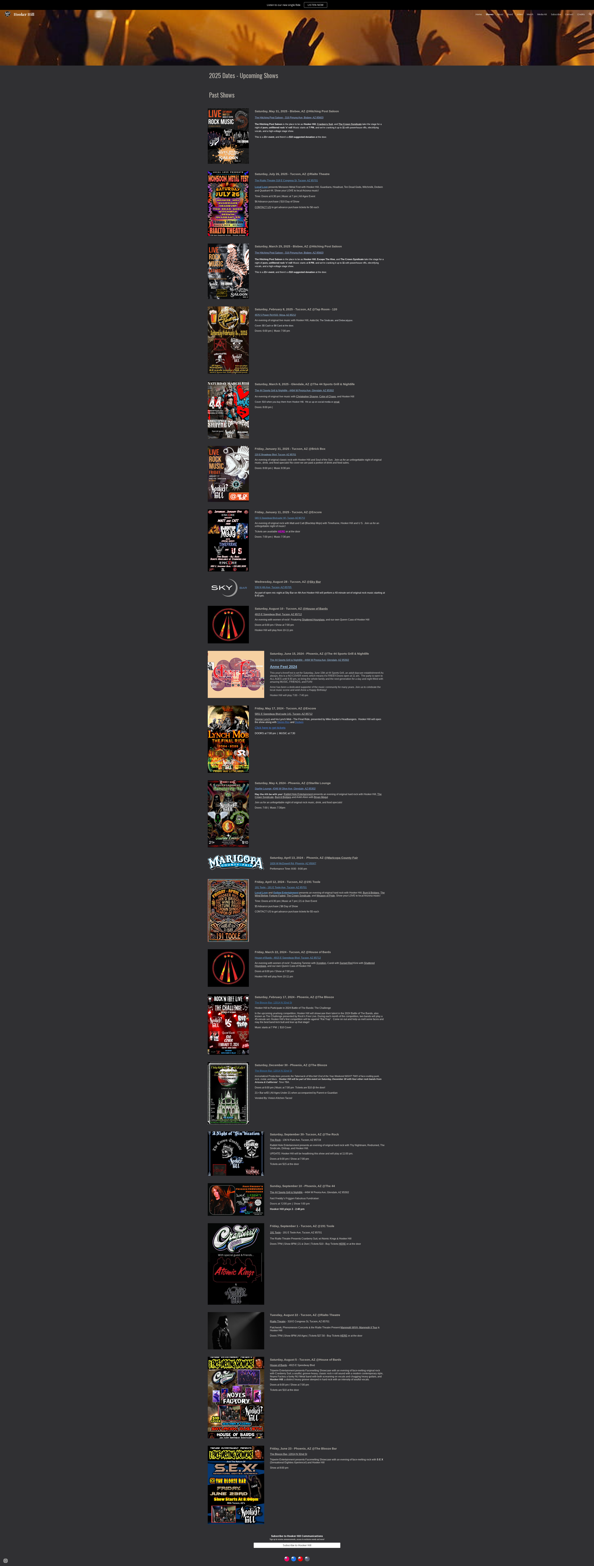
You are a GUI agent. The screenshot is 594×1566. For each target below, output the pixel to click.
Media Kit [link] (542, 14)
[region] (297, 5)
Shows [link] (489, 14)
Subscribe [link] (556, 14)
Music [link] (500, 14)
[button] (590, 14)
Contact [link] (569, 14)
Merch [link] (530, 14)
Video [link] (520, 14)
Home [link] (479, 14)
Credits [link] (581, 14)
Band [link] (510, 14)
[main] (266, 75)
